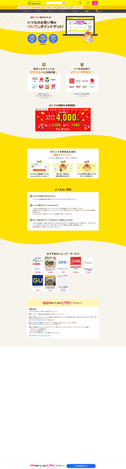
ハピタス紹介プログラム (39, 320)
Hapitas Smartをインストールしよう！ (43, 324)
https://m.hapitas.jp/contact (43, 335)
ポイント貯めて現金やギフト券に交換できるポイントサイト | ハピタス (34, 3)
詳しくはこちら (55, 227)
